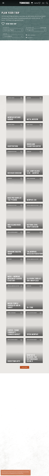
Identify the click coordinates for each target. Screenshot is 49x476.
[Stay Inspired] (43, 3)
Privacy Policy (20, 473)
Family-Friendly (31, 35)
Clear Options (43, 27)
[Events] (32, 3)
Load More (24, 367)
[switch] (19, 98)
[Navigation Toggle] (3, 3)
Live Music (30, 37)
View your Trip (11, 24)
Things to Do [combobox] (30, 30)
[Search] (47, 3)
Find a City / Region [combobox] (9, 30)
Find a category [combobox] (8, 36)
